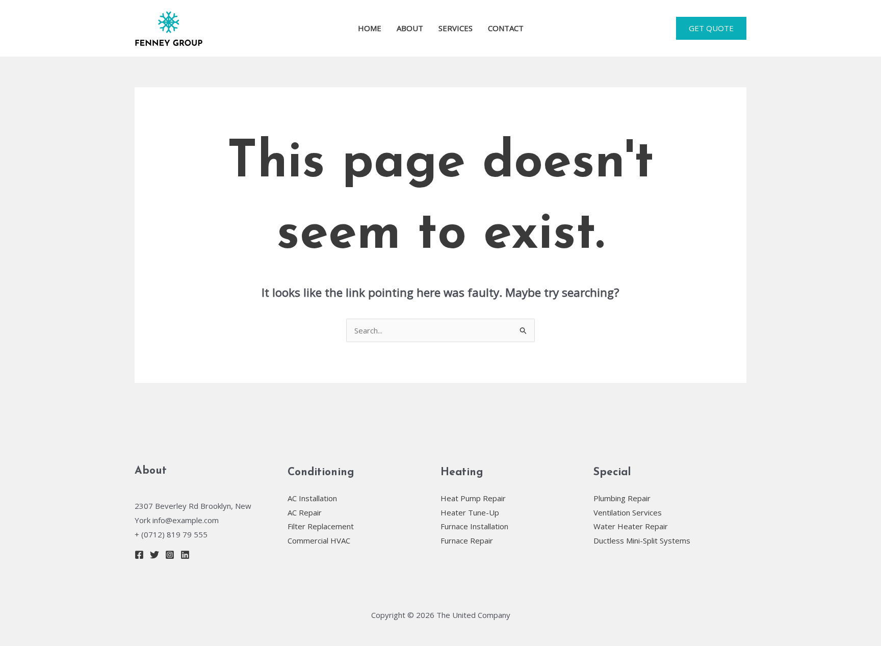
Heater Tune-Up (469, 512)
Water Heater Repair (630, 526)
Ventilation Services (627, 512)
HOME (369, 28)
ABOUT (410, 28)
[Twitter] (154, 554)
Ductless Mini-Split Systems (641, 540)
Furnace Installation (474, 526)
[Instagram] (169, 554)
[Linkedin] (185, 554)
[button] (711, 28)
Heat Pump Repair (473, 498)
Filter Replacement (321, 526)
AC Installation (312, 498)
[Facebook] (139, 554)
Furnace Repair (466, 540)
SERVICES (455, 28)
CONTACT (506, 28)
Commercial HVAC (319, 540)
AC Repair (305, 512)
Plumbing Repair (622, 498)
